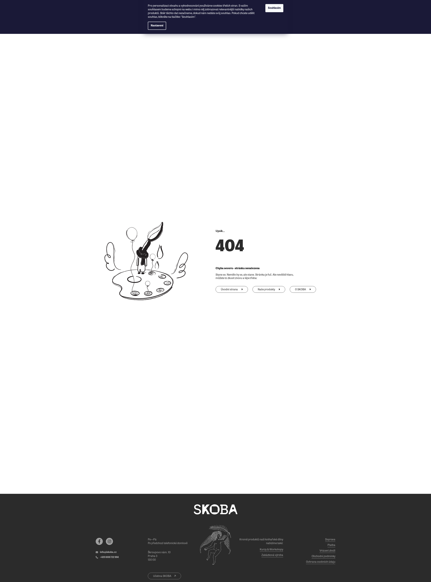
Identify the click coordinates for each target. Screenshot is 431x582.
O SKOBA (300, 289)
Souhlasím (274, 8)
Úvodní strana (229, 289)
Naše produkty (267, 289)
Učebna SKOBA (162, 576)
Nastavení (157, 25)
